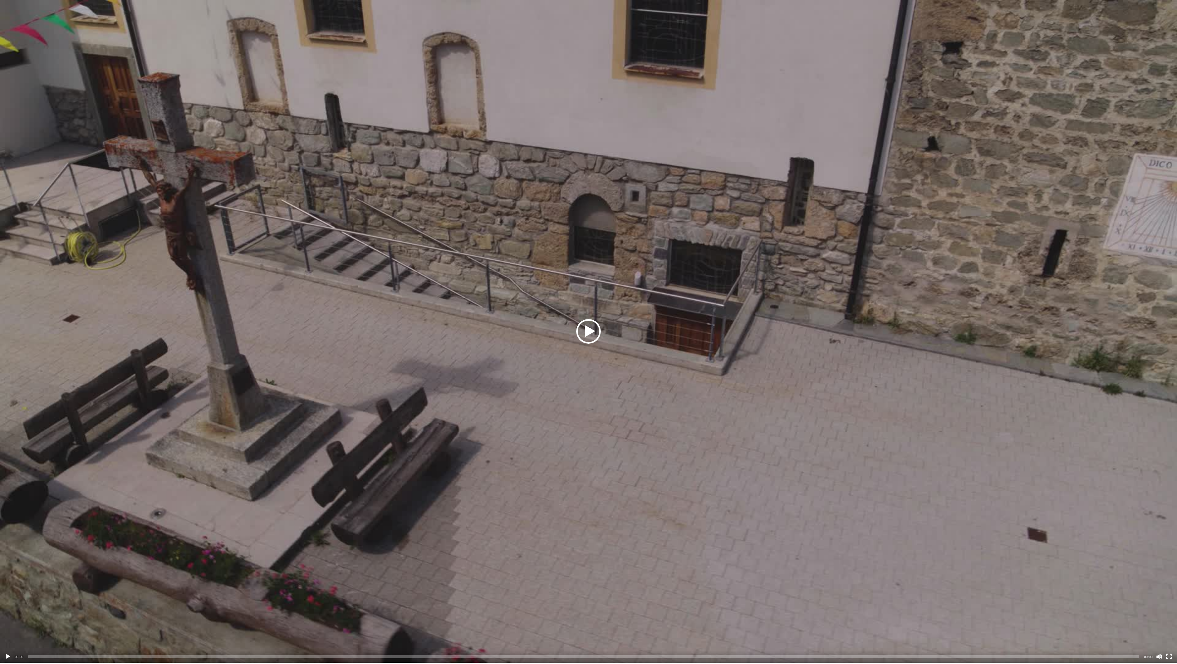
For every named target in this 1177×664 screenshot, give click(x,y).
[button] (588, 331)
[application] (588, 331)
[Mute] (1159, 657)
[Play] (8, 657)
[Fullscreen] (1169, 657)
